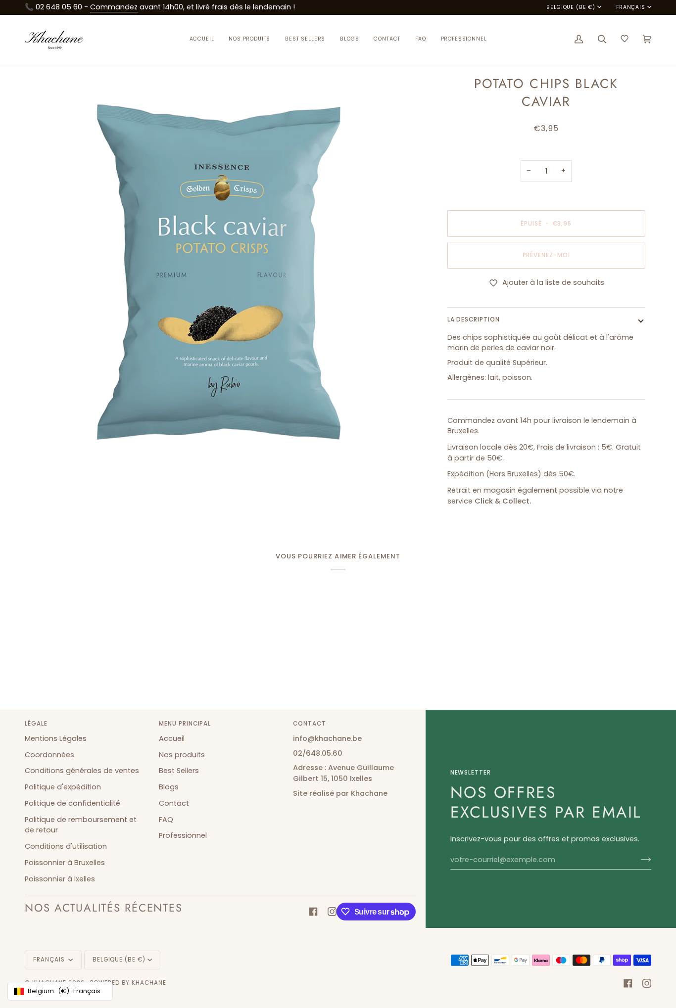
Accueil (172, 738)
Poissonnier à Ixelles (60, 879)
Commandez (114, 7)
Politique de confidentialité (72, 803)
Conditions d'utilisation (66, 846)
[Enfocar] (43, 448)
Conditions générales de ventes (82, 771)
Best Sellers (179, 771)
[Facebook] (313, 911)
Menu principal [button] (185, 724)
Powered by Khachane (128, 983)
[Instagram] (332, 911)
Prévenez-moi (546, 255)
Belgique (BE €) (570, 7)
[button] (249, 39)
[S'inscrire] (638, 860)
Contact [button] (309, 724)
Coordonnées (49, 755)
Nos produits (182, 755)
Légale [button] (36, 724)
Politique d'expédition (63, 787)
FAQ (166, 820)
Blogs (169, 787)
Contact (174, 803)
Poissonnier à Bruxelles (65, 863)
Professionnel (183, 835)
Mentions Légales (56, 738)
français (630, 7)
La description (473, 319)
